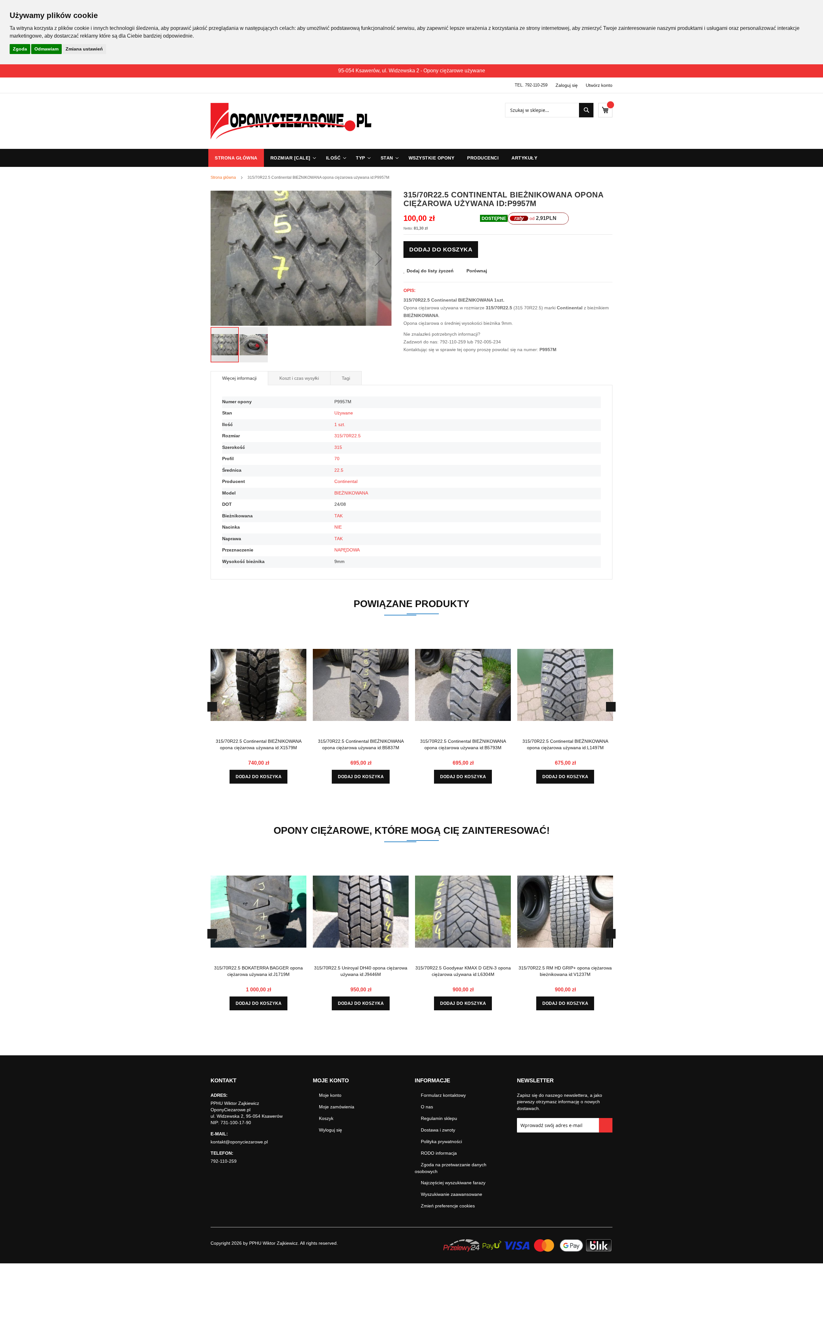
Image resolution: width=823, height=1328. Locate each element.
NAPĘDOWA (347, 549)
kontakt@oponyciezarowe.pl (239, 1141)
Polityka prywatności (441, 1141)
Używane (343, 412)
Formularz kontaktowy (443, 1095)
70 (336, 458)
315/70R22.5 (347, 435)
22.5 (338, 470)
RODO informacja (439, 1153)
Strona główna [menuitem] (236, 157)
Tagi (346, 378)
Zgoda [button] (20, 48)
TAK (338, 515)
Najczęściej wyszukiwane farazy (453, 1182)
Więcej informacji (239, 378)
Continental (345, 481)
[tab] (239, 378)
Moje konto (330, 1095)
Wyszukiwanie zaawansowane (451, 1194)
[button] (379, 258)
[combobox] (549, 110)
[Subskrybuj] (606, 1125)
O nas (427, 1106)
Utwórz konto (599, 85)
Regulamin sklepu (439, 1118)
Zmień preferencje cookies (448, 1205)
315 (338, 447)
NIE (338, 527)
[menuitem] (292, 158)
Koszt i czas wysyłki (299, 378)
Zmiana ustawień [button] (84, 48)
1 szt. (339, 424)
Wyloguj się (330, 1129)
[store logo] (291, 121)
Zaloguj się (567, 85)
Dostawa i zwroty (438, 1129)
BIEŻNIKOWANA (351, 493)
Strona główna (223, 177)
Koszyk (326, 1118)
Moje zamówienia (336, 1106)
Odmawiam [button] (46, 48)
